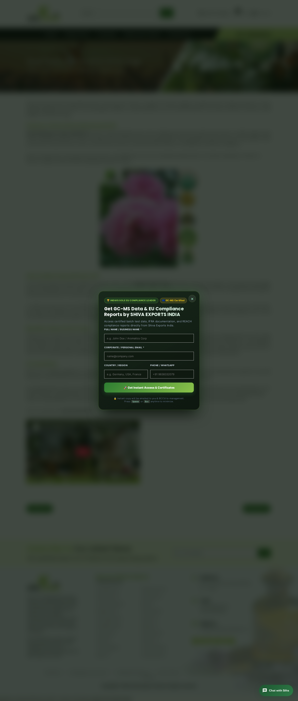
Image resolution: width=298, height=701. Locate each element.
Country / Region (116, 365)
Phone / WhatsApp (162, 365)
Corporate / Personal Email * (124, 347)
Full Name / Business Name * (123, 329)
